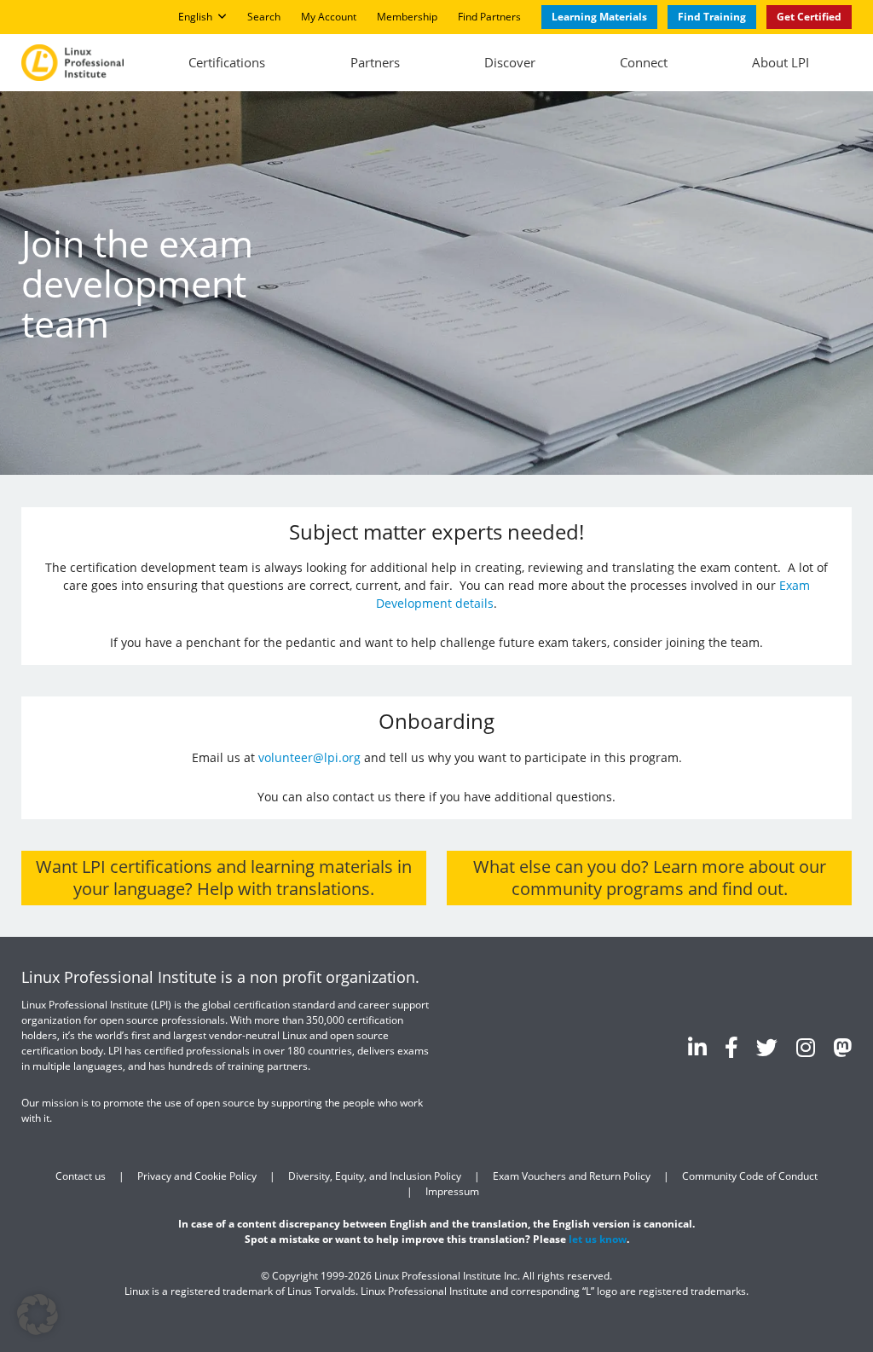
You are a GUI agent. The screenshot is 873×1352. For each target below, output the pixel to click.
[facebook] (731, 1046)
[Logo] (72, 62)
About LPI (780, 62)
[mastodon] (842, 1046)
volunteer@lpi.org (309, 757)
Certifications (226, 62)
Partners (375, 62)
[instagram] (805, 1046)
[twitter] (767, 1046)
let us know (598, 1239)
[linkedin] (697, 1046)
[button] (37, 1314)
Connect (644, 62)
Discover (509, 62)
